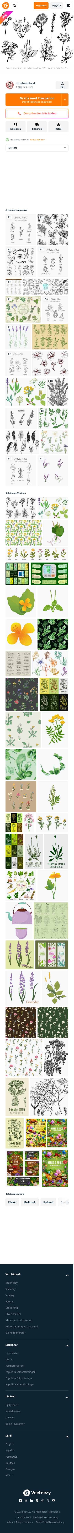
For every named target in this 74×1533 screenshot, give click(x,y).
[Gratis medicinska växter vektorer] (20, 565)
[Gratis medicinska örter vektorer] (21, 688)
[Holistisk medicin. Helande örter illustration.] (21, 324)
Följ (62, 86)
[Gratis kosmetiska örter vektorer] (23, 982)
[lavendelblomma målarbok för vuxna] (16, 539)
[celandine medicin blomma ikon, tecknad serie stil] (21, 1355)
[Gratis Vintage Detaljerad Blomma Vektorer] (23, 481)
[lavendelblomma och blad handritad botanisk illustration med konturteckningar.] (43, 535)
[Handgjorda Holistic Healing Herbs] (21, 227)
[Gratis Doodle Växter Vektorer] (19, 615)
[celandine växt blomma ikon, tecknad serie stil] (21, 920)
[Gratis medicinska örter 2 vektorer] (26, 509)
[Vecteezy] (5, 5)
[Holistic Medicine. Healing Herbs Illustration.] (18, 454)
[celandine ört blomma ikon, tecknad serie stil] (21, 855)
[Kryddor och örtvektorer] (23, 427)
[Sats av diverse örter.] (23, 372)
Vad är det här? (37, 139)
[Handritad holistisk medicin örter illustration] (49, 618)
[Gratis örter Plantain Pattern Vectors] (24, 736)
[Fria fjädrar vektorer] (22, 590)
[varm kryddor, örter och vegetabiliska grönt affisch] (21, 1323)
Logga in (56, 5)
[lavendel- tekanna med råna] (51, 1358)
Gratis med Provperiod (37, 99)
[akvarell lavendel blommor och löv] (45, 399)
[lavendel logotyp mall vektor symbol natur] (21, 650)
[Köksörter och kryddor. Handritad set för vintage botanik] (46, 317)
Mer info (12, 146)
